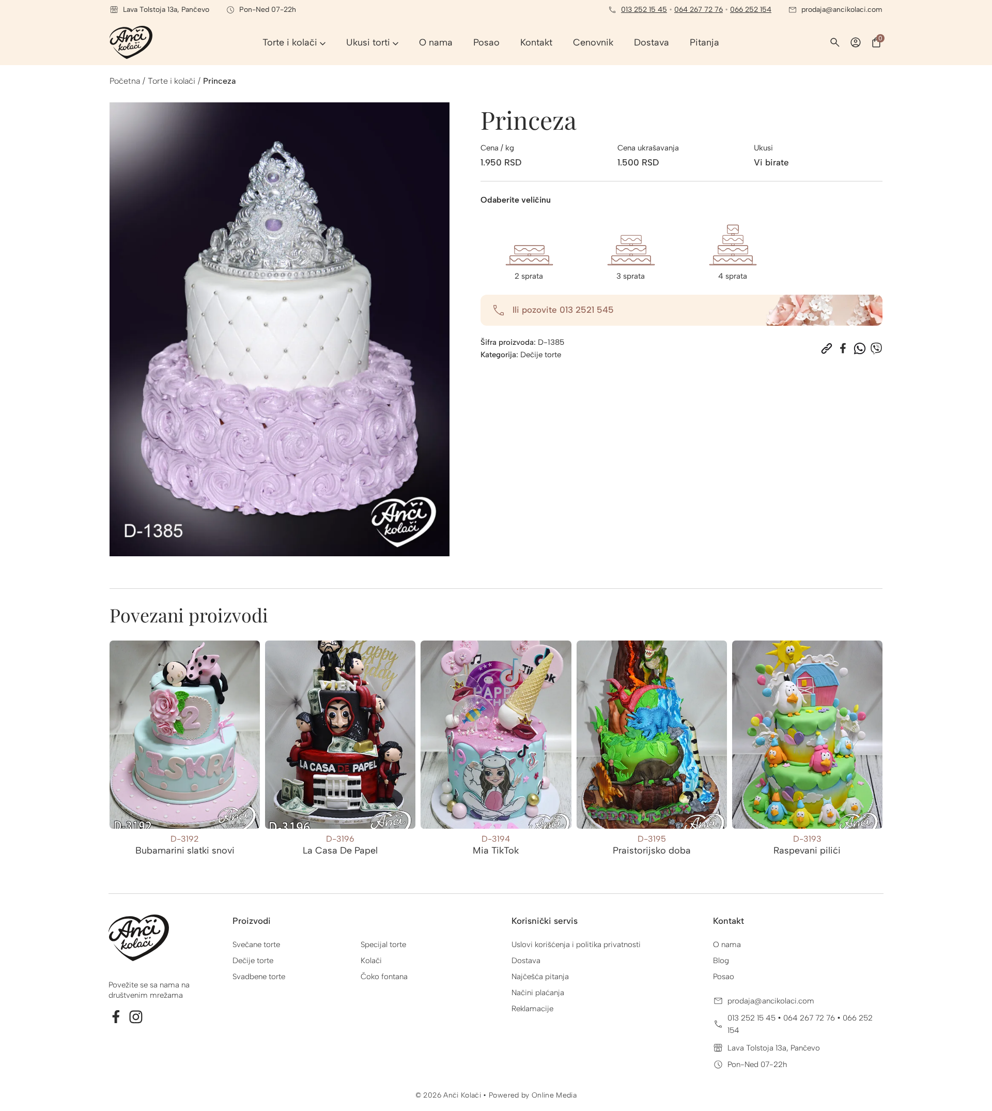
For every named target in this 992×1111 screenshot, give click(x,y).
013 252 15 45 (644, 9)
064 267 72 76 (698, 9)
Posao (723, 976)
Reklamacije (532, 1008)
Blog (721, 960)
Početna (125, 81)
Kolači (371, 960)
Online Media (554, 1095)
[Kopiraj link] (826, 348)
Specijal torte (383, 944)
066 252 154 (750, 9)
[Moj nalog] (855, 42)
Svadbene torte (259, 976)
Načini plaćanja (538, 992)
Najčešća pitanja (540, 976)
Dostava (526, 960)
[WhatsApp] (860, 348)
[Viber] (876, 348)
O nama (727, 944)
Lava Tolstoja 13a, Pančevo (773, 1048)
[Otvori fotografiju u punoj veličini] (280, 329)
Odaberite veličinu (516, 200)
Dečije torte (540, 354)
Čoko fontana (384, 976)
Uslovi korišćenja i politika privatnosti (576, 944)
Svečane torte (256, 944)
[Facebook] (843, 348)
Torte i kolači (171, 81)
